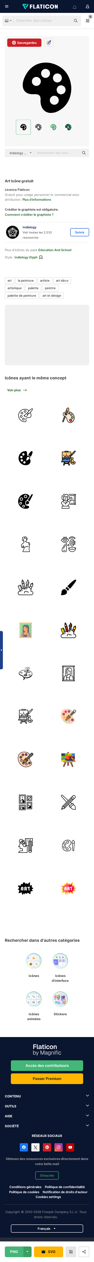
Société (12, 1126)
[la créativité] (25, 587)
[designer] (25, 845)
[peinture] (68, 458)
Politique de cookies (24, 1192)
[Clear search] (65, 21)
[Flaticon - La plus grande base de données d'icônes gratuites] (40, 6)
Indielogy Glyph (26, 257)
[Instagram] (58, 1147)
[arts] (68, 415)
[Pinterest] (47, 1147)
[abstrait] (68, 544)
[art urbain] (25, 888)
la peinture (26, 280)
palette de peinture (21, 295)
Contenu (13, 1096)
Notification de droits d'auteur (65, 1192)
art (9, 280)
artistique (14, 288)
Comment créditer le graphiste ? (29, 214)
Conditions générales (25, 1187)
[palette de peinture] (25, 673)
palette (33, 288)
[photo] (25, 630)
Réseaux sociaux (47, 1136)
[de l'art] (25, 458)
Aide (8, 1116)
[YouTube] (70, 1147)
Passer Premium (47, 1078)
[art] (25, 415)
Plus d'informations (36, 199)
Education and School (54, 250)
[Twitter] (35, 1147)
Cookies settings (48, 1197)
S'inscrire (47, 1175)
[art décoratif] (25, 802)
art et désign (51, 295)
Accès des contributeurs (47, 1065)
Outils (10, 1106)
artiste (45, 280)
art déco (62, 280)
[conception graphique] (68, 802)
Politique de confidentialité (65, 1187)
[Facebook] (24, 1147)
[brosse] (68, 587)
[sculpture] (25, 544)
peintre (50, 288)
